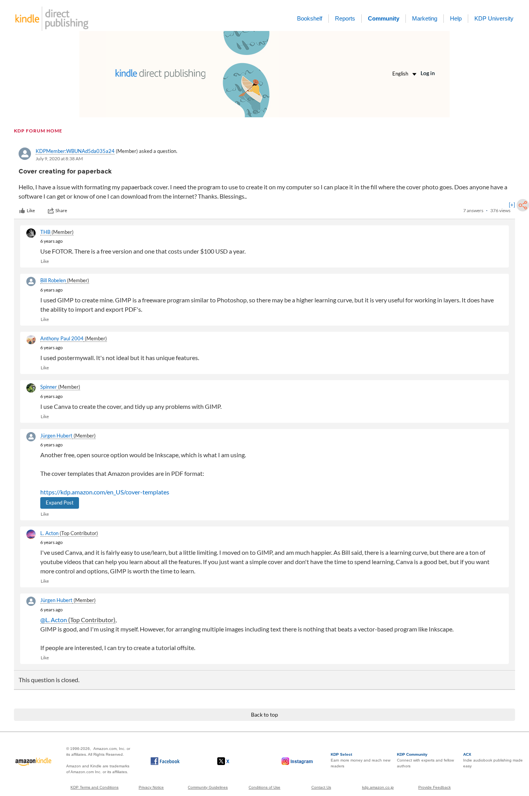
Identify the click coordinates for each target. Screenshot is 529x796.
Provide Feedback (434, 787)
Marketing (424, 18)
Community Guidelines (208, 787)
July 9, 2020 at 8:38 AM (59, 158)
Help (456, 18)
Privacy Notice (151, 787)
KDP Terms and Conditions (94, 787)
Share (61, 210)
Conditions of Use (264, 787)
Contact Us (321, 787)
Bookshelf (309, 18)
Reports (345, 18)
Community (383, 18)
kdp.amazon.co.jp (378, 787)
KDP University (494, 18)
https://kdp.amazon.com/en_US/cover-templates (104, 492)
